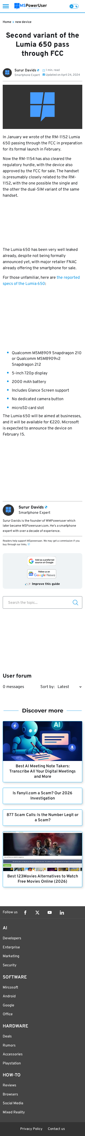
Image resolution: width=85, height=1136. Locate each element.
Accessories (13, 1054)
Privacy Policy (31, 1129)
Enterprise (11, 947)
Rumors (9, 1045)
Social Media (13, 1103)
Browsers (10, 1094)
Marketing (11, 956)
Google (8, 1005)
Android (9, 996)
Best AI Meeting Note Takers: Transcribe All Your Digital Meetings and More (42, 771)
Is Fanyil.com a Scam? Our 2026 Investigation (42, 796)
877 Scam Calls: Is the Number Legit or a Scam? (42, 817)
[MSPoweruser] (30, 6)
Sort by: (47, 687)
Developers (12, 938)
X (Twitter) (37, 913)
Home (7, 22)
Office (8, 1014)
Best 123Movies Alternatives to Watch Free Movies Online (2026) (42, 879)
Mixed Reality (14, 1112)
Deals (7, 1036)
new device (23, 22)
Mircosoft (10, 987)
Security (9, 965)
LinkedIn (62, 913)
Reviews (9, 1085)
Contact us (56, 1129)
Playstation (12, 1063)
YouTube (50, 913)
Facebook (25, 913)
